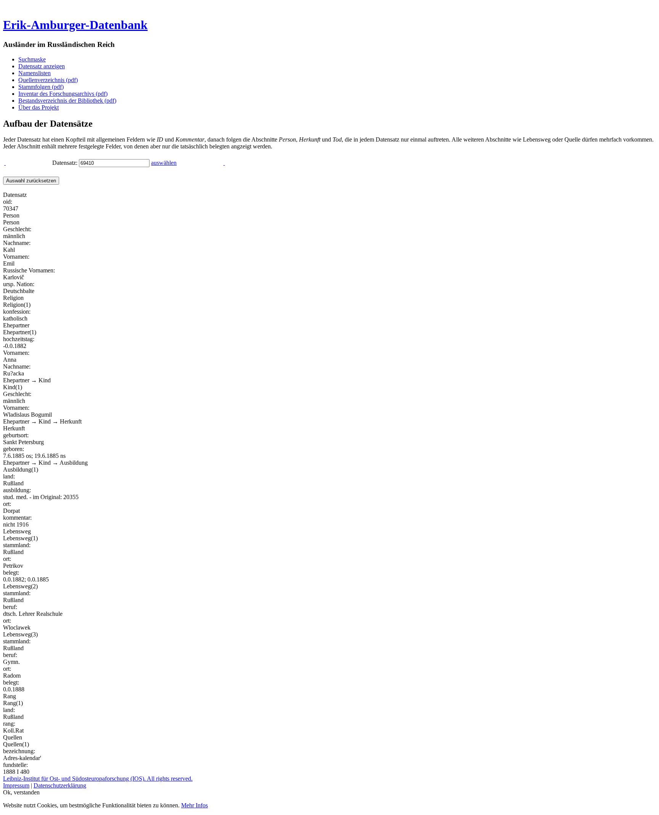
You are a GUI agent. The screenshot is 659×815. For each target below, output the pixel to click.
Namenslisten (34, 73)
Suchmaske (32, 59)
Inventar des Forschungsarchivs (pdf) (63, 93)
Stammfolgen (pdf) (41, 87)
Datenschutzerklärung (60, 785)
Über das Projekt (38, 107)
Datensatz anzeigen (41, 66)
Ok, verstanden (21, 792)
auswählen (164, 162)
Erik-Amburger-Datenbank (75, 25)
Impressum (16, 785)
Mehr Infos (194, 805)
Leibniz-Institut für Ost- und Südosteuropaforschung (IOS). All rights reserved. (98, 778)
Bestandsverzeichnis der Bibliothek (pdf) (67, 100)
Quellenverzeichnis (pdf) (48, 80)
